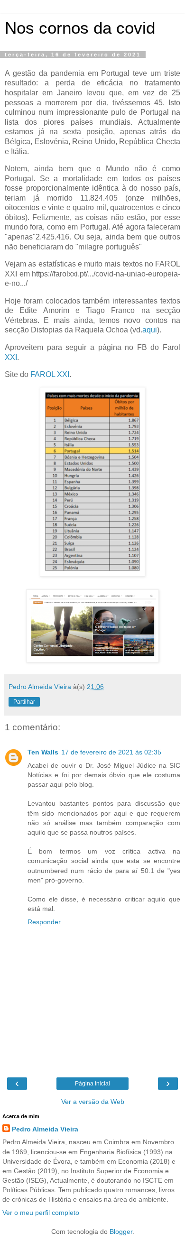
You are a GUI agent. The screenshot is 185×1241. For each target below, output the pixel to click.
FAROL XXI (49, 374)
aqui (149, 330)
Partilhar (24, 702)
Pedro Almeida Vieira (45, 1129)
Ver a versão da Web (92, 1101)
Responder (44, 922)
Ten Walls (43, 752)
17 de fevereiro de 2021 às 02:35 (111, 752)
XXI (11, 357)
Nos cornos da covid (80, 28)
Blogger (121, 1231)
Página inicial (92, 1083)
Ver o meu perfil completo (40, 1212)
